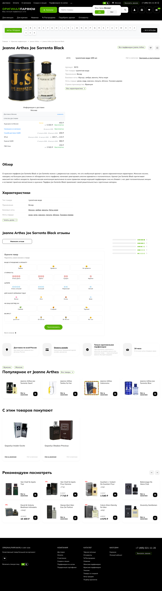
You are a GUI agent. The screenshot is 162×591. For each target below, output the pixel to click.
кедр (35, 215)
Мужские (7, 367)
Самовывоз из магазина (12, 129)
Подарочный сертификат (67, 567)
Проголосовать (53, 327)
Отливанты (83, 17)
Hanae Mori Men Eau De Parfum (67, 506)
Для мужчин (22, 17)
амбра (38, 210)
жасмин (41, 215)
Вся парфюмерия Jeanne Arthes (131, 47)
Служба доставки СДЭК (12, 133)
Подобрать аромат (67, 17)
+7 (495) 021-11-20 (149, 3)
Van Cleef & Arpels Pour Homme (68, 483)
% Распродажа (48, 17)
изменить (60, 114)
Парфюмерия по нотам (58, 3)
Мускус (31, 210)
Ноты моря (53, 210)
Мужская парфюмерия (92, 567)
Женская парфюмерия (92, 564)
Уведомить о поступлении (149, 58)
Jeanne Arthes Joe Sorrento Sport (28, 382)
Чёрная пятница (89, 552)
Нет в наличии (10, 457)
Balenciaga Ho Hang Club (146, 483)
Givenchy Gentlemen (148, 505)
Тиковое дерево (66, 215)
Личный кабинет (116, 555)
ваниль (45, 210)
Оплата (16, 3)
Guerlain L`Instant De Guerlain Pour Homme (107, 484)
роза (30, 215)
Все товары (66, 372)
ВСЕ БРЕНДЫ (150, 30)
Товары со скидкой (90, 573)
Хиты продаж (88, 576)
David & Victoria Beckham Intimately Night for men (29, 507)
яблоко (56, 215)
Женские (19, 367)
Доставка (6, 3)
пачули (49, 215)
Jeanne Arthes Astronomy (106, 382)
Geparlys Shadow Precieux (57, 445)
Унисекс (86, 570)
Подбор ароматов (90, 580)
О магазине (26, 3)
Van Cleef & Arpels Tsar (28, 483)
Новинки (35, 17)
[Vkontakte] (4, 558)
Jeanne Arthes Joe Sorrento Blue (147, 382)
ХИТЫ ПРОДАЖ (13, 30)
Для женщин (7, 17)
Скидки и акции (40, 3)
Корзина (113, 552)
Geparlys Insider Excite (15, 445)
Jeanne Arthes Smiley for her (66, 382)
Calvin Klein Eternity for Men (108, 506)
